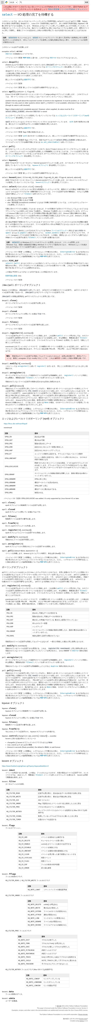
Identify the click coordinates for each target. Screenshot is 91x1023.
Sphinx (82, 1021)
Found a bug (83, 1019)
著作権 (59, 1006)
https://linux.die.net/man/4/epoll (15, 424)
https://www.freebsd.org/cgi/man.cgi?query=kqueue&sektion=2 (25, 766)
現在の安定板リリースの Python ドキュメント (67, 9)
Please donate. (83, 1014)
